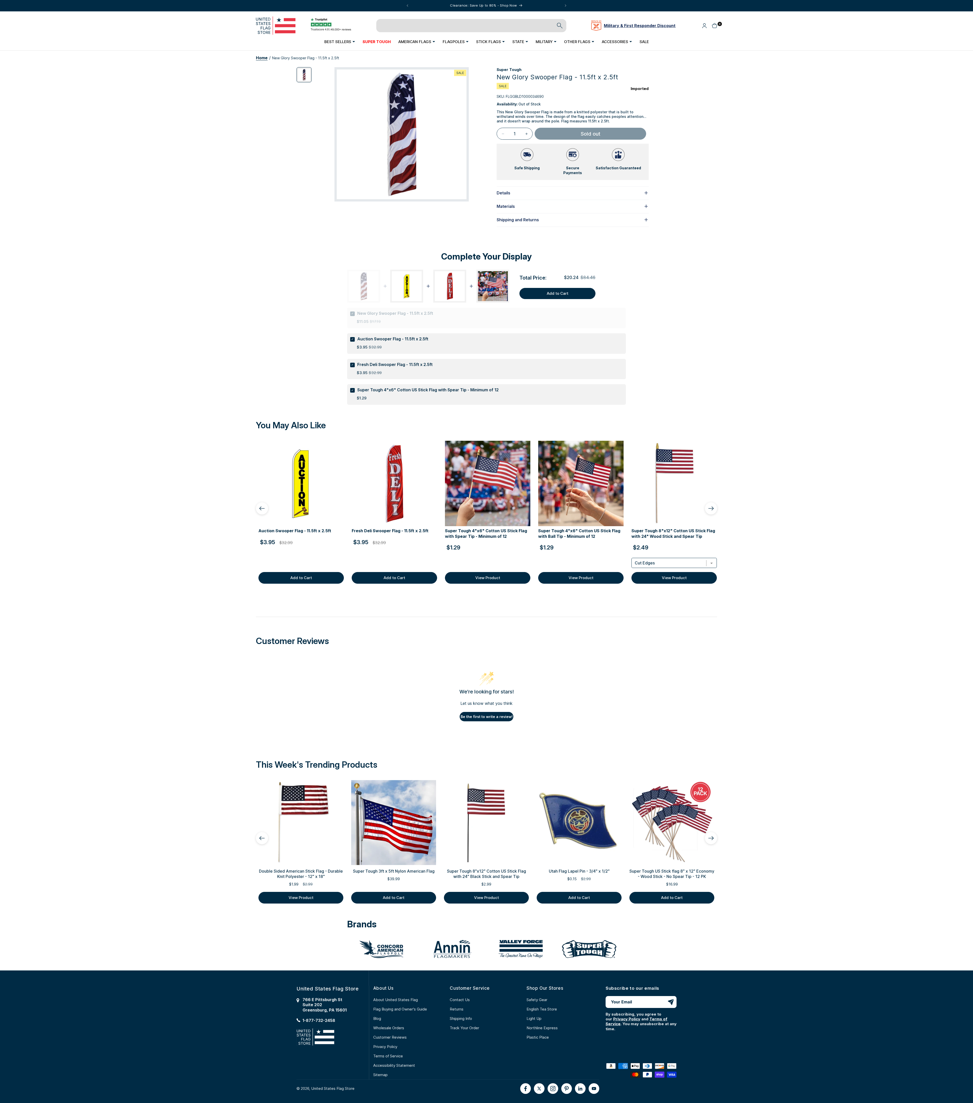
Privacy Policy (385, 1046)
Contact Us (460, 999)
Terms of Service (388, 1056)
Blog (377, 1018)
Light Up (534, 1018)
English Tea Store (542, 1009)
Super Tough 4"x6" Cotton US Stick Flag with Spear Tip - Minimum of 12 (428, 389)
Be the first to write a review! (487, 716)
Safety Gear (537, 999)
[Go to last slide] (262, 508)
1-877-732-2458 (319, 1020)
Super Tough (509, 69)
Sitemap (380, 1074)
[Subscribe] (670, 1002)
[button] (339, 42)
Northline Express (542, 1027)
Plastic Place (538, 1037)
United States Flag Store (332, 1088)
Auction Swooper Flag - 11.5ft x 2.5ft (392, 338)
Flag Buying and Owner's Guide (400, 1009)
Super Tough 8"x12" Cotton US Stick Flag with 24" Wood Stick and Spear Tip (673, 533)
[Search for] (559, 25)
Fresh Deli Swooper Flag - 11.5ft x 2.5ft (395, 364)
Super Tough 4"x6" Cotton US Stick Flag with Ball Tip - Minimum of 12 (579, 533)
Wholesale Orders (388, 1027)
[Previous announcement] (407, 5)
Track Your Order (464, 1027)
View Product (487, 577)
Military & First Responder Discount (640, 25)
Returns (456, 1009)
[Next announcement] (565, 5)
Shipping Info (461, 1018)
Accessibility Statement (394, 1065)
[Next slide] (711, 508)
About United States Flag (395, 999)
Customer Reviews (390, 1037)
